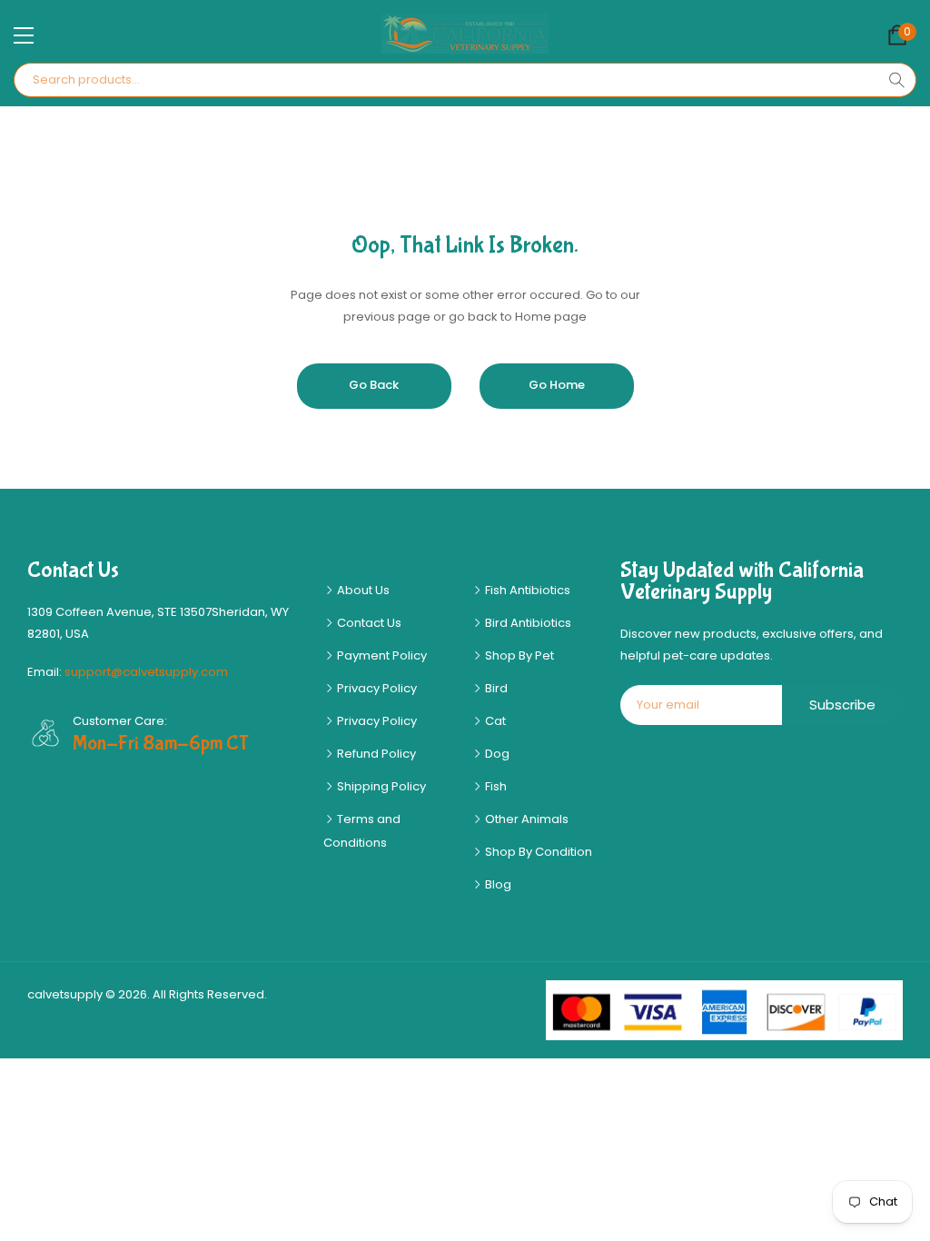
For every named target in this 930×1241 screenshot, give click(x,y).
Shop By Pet (518, 655)
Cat (494, 721)
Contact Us (367, 622)
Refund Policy (375, 753)
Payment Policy (380, 655)
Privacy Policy (375, 688)
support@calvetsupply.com (146, 671)
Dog (496, 753)
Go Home (557, 384)
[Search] (896, 80)
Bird (495, 688)
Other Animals (525, 819)
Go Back (374, 384)
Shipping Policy (380, 786)
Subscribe (842, 704)
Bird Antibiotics (526, 622)
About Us (362, 590)
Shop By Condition (537, 851)
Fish (494, 786)
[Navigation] (24, 35)
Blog (496, 884)
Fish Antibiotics (526, 590)
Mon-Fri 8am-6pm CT (161, 743)
